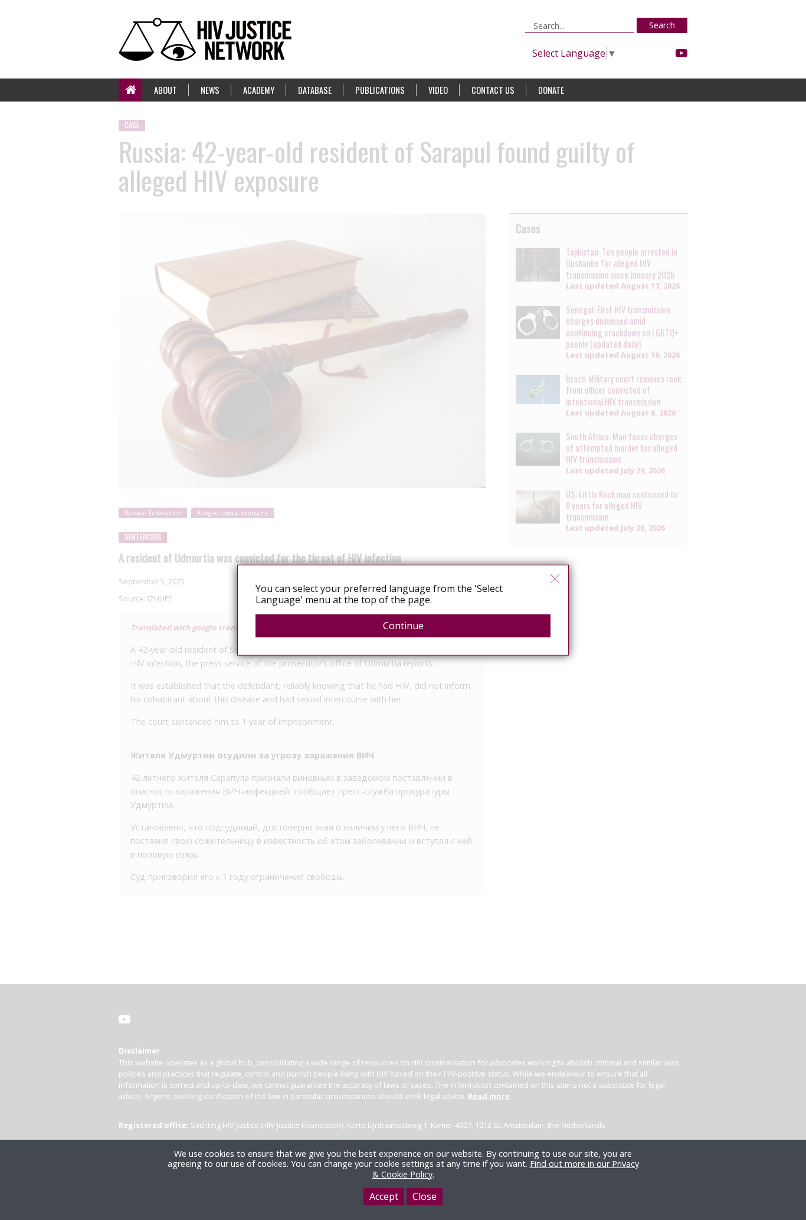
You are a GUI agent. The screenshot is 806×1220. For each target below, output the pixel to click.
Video (438, 90)
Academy (258, 90)
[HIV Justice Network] (208, 39)
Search (662, 25)
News (210, 90)
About (165, 90)
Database (315, 90)
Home (130, 90)
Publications (380, 90)
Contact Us (493, 90)
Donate (551, 90)
